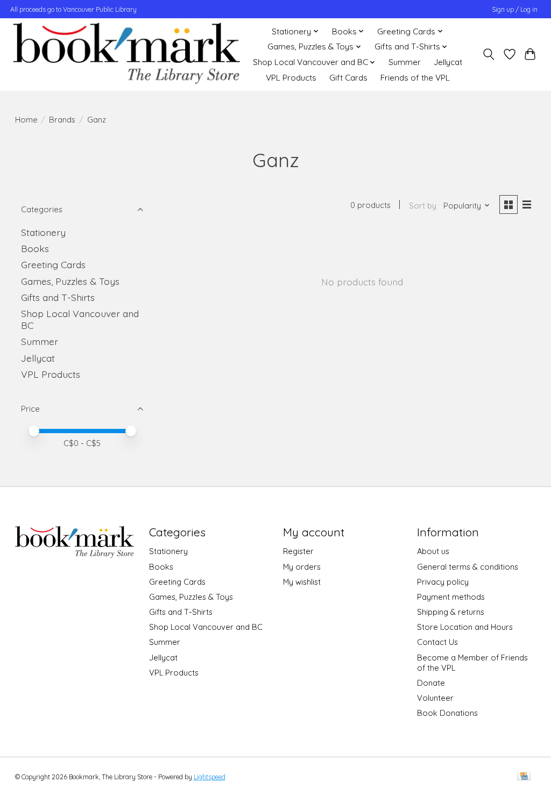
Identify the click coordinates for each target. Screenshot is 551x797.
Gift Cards (348, 78)
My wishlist (302, 582)
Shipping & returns (450, 612)
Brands (62, 119)
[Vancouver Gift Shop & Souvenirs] (126, 54)
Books (35, 248)
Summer (404, 62)
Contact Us (437, 642)
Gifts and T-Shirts (58, 297)
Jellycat (448, 62)
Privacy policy (443, 582)
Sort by (422, 205)
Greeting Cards (53, 264)
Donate (431, 683)
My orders (302, 567)
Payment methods (451, 597)
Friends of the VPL (415, 78)
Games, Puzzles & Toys (70, 281)
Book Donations (447, 713)
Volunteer (435, 698)
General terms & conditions (467, 567)
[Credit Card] (524, 777)
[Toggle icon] (488, 54)
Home (26, 119)
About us (433, 551)
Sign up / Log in (515, 9)
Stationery (43, 232)
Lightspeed (209, 777)
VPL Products (291, 78)
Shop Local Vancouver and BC (206, 627)
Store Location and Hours (465, 627)
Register (298, 551)
